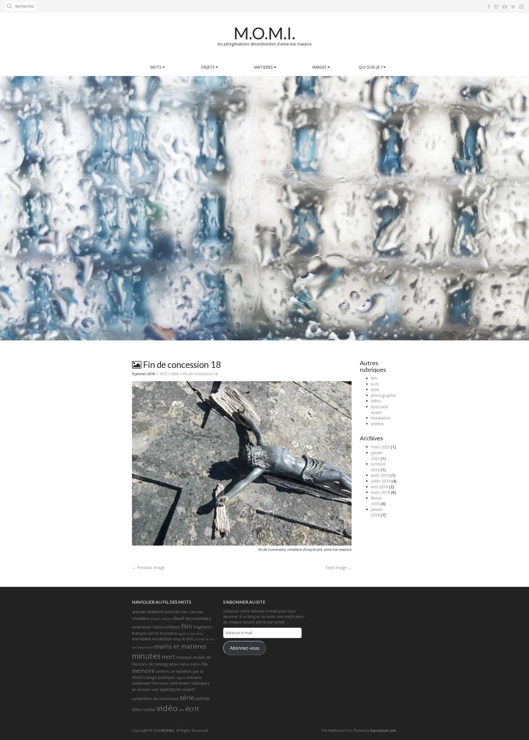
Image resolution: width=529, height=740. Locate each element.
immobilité (141, 638)
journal (199, 639)
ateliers (377, 423)
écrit (375, 384)
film (374, 378)
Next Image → (339, 567)
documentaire (198, 618)
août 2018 (380, 475)
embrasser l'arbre (148, 627)
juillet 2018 (380, 481)
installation (381, 418)
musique (184, 657)
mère (184, 664)
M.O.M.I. (264, 33)
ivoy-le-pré (183, 638)
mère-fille (199, 664)
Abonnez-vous (244, 648)
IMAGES (320, 67)
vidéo (376, 400)
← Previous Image (148, 567)
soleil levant (179, 683)
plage (152, 677)
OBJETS (208, 67)
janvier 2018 (377, 512)
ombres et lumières (174, 671)
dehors (167, 619)
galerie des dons (191, 634)
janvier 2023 (377, 455)
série (375, 389)
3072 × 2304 (169, 373)
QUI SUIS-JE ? (371, 67)
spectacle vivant (379, 409)
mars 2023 (380, 446)
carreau (196, 611)
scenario (194, 677)
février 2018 (376, 500)
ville (181, 710)
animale (139, 611)
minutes (146, 656)
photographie (383, 395)
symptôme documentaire (155, 698)
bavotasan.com (383, 730)
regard (180, 678)
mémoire (143, 670)
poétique (166, 677)
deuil (178, 618)
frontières (169, 633)
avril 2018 (379, 486)
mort (168, 656)
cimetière (140, 618)
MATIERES (264, 67)
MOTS (156, 67)
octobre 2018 (378, 466)
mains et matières (180, 646)
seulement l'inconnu (150, 683)
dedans (155, 619)
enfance (173, 627)
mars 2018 (380, 492)
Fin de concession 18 (200, 373)
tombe (149, 709)
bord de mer (176, 611)
